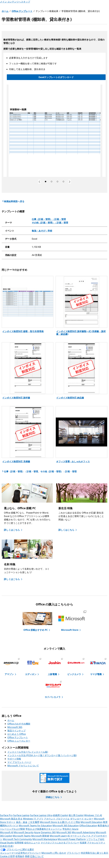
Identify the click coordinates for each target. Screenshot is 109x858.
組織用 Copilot (60, 815)
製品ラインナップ (16, 730)
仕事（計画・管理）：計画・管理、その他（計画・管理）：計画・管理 (40, 471)
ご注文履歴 (33, 822)
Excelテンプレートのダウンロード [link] (56, 77)
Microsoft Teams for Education (35, 825)
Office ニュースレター (18, 740)
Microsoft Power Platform (72, 839)
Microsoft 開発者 (40, 835)
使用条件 (19, 856)
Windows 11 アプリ (33, 818)
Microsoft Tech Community (17, 839)
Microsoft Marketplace (45, 839)
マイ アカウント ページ (19, 762)
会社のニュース (32, 842)
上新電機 (52, 674)
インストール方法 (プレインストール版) (27, 751)
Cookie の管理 (7, 856)
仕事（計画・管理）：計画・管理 (49, 219)
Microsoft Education (91, 822)
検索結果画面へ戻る (14, 201)
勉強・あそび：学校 (42, 230)
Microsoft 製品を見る (11, 818)
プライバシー (73, 852)
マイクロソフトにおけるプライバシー (60, 842)
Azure (37, 832)
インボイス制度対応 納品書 (70, 397)
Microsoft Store (69, 629)
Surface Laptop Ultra (41, 815)
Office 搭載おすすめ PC (35, 629)
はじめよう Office (16, 734)
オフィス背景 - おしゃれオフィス (73, 461)
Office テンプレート (22, 11)
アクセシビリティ (96, 842)
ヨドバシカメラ (53, 697)
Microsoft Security (23, 832)
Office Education (88, 825)
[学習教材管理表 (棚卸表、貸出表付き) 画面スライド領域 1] (54, 131)
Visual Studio (7, 842)
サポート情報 (14, 758)
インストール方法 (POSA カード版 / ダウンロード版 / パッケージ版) (42, 755)
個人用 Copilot (76, 815)
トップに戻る (98, 809)
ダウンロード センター (81, 818)
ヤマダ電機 (96, 674)
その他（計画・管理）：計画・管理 (50, 222)
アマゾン (9, 674)
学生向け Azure (70, 829)
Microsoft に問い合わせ (53, 852)
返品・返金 (21, 822)
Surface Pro (6, 815)
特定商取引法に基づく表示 (94, 852)
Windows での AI (93, 815)
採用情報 (19, 842)
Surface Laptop (21, 815)
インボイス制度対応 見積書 (16, 461)
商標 (27, 856)
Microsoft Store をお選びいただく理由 (60, 822)
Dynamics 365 (48, 832)
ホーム (5, 11)
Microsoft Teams (22, 835)
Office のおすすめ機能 (18, 723)
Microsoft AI (6, 832)
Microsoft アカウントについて (23, 765)
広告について (37, 856)
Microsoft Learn (58, 835)
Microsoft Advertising (83, 832)
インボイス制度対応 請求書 (16, 397)
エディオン (30, 674)
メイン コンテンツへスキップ (15, 1)
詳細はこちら (52, 797)
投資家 (83, 842)
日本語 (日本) (6, 846)
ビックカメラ (74, 674)
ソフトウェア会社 (95, 839)
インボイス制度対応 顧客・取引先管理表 (23, 331)
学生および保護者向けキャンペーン (44, 829)
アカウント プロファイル (57, 818)
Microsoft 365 (14, 727)
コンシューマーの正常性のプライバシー (20, 852)
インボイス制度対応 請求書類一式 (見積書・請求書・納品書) (81, 333)
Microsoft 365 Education (66, 825)
